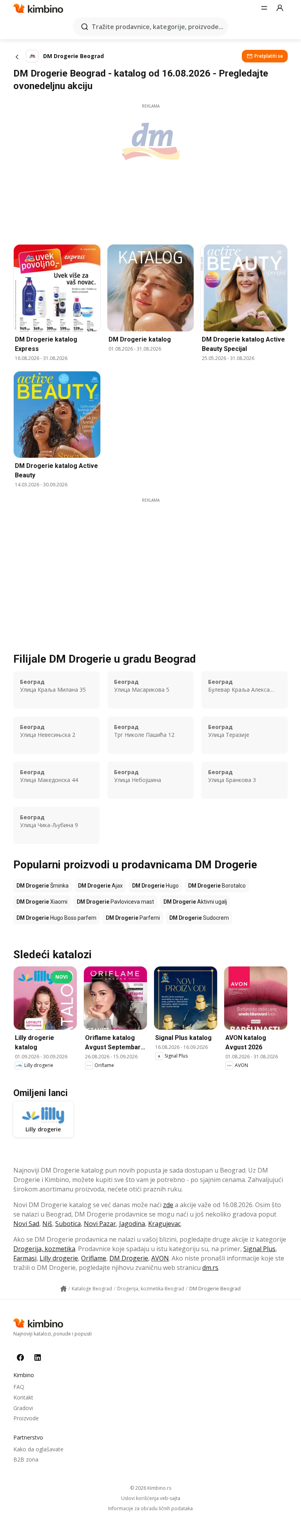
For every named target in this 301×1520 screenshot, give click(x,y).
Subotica (68, 1223)
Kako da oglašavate (38, 1449)
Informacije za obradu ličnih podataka (150, 1508)
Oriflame (93, 1258)
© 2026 (150, 1488)
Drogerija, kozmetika (44, 1248)
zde (168, 1204)
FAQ (18, 1386)
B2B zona (25, 1459)
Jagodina (132, 1223)
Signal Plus (259, 1248)
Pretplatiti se (268, 56)
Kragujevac (164, 1223)
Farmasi (24, 1258)
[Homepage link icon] (63, 1289)
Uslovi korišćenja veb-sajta (150, 1498)
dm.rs (210, 1267)
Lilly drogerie (59, 1258)
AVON (160, 1258)
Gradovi (23, 1408)
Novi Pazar (100, 1223)
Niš (47, 1223)
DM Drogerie (128, 1258)
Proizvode (26, 1418)
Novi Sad (26, 1223)
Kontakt (23, 1397)
